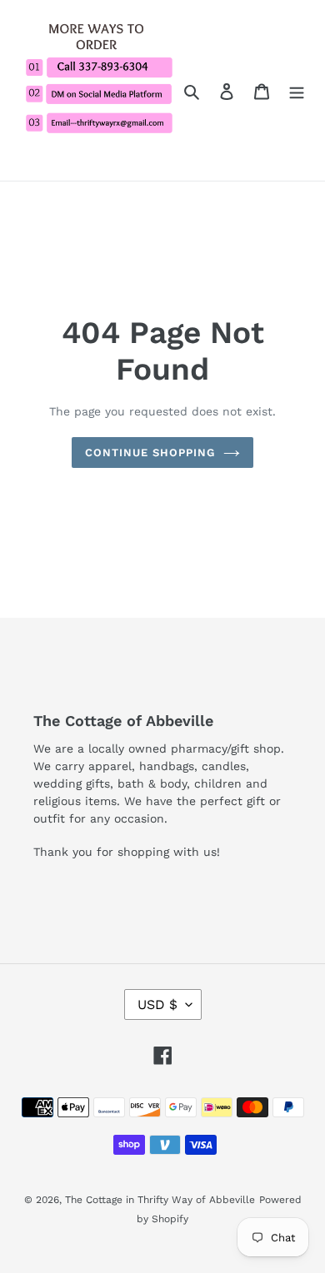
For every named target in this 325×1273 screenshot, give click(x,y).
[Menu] (296, 90)
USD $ (158, 1004)
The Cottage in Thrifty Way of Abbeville (160, 1200)
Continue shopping (150, 452)
